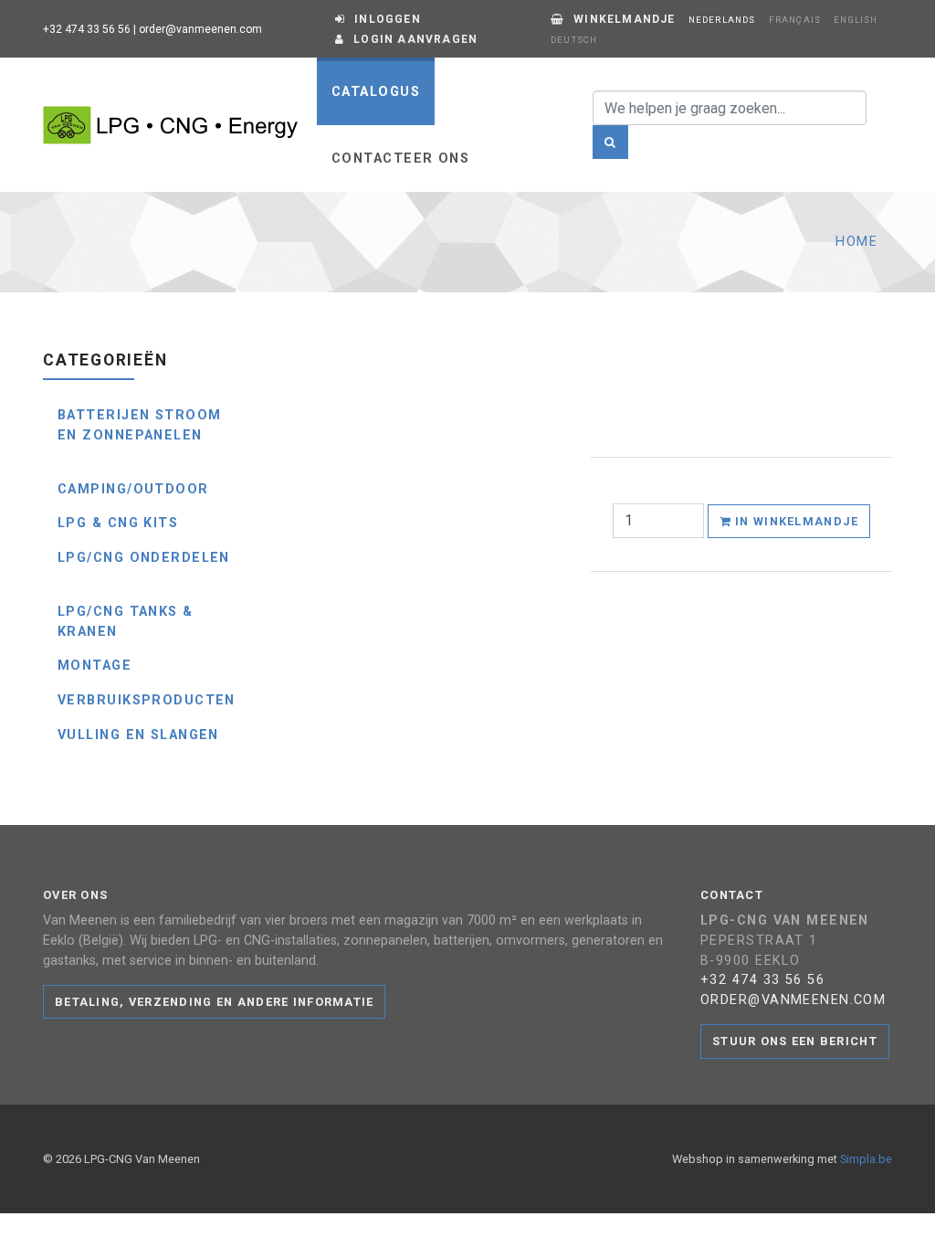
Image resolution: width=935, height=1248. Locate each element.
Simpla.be (866, 1159)
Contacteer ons (400, 158)
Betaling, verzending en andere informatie (214, 1002)
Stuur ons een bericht (794, 1041)
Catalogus (375, 92)
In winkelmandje (794, 521)
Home (856, 241)
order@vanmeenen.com (200, 29)
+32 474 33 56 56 (87, 29)
